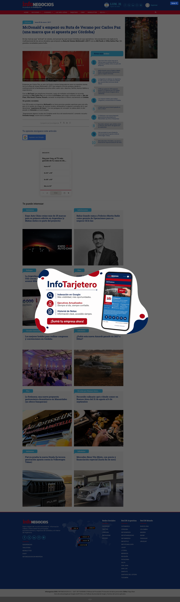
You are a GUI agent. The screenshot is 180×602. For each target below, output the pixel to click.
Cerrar (173, 3)
